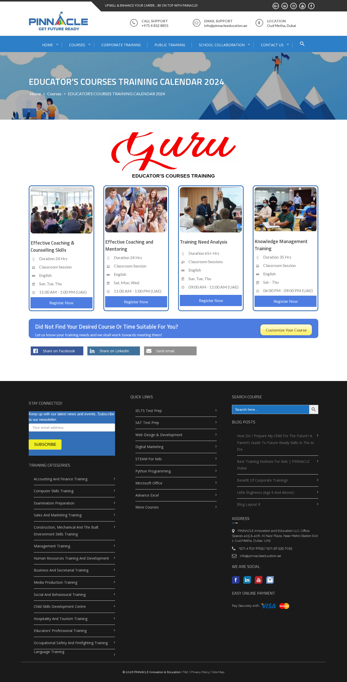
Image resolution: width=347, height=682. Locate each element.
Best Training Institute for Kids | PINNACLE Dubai (273, 465)
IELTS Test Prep (148, 410)
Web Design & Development (158, 434)
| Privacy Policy (199, 672)
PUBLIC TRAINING (169, 44)
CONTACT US (272, 44)
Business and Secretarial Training (61, 570)
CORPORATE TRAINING (121, 44)
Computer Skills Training (53, 490)
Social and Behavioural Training (60, 594)
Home (35, 93)
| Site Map (217, 672)
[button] (302, 44)
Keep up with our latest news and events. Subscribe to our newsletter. (71, 417)
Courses (54, 93)
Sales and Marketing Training (58, 515)
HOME (47, 44)
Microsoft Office (148, 483)
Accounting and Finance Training (60, 479)
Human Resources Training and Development (71, 558)
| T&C (185, 672)
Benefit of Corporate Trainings (262, 480)
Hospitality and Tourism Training (60, 618)
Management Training (52, 546)
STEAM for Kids (148, 458)
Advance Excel (147, 495)
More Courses (147, 507)
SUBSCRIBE (45, 444)
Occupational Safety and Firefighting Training (71, 642)
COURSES (77, 44)
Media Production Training (55, 582)
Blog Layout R (248, 504)
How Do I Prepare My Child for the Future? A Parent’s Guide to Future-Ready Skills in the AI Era (275, 442)
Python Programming (153, 471)
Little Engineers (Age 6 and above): (265, 492)
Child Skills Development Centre (60, 606)
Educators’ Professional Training (60, 630)
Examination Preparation (54, 503)
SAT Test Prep (147, 422)
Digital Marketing (149, 446)
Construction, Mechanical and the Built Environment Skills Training (66, 530)
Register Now (61, 302)
